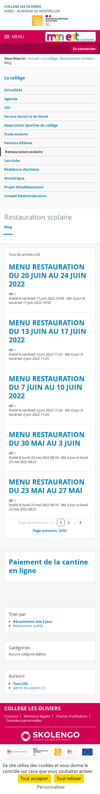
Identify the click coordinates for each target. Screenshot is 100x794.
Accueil (33, 58)
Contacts (11, 716)
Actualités (13, 89)
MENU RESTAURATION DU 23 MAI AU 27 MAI (47, 486)
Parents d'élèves (18, 142)
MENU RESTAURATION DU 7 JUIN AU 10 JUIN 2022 (47, 387)
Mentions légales (37, 716)
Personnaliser (51, 787)
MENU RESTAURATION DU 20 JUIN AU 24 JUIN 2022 (47, 275)
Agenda (10, 98)
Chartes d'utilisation (71, 716)
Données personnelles (24, 720)
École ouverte (16, 134)
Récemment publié (28, 626)
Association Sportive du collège (31, 125)
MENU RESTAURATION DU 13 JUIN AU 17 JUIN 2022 (47, 331)
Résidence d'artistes (21, 169)
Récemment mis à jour (33, 621)
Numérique (14, 178)
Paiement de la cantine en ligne (48, 566)
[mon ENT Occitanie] (70, 36)
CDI (7, 107)
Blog (8, 227)
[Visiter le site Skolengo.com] (50, 740)
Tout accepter (34, 778)
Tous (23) (20, 683)
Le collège (49, 58)
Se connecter (84, 48)
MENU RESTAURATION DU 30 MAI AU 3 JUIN (47, 439)
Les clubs (12, 160)
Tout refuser (69, 778)
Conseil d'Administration (25, 195)
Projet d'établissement (23, 187)
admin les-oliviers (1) (29, 688)
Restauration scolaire (76, 58)
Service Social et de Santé (26, 116)
